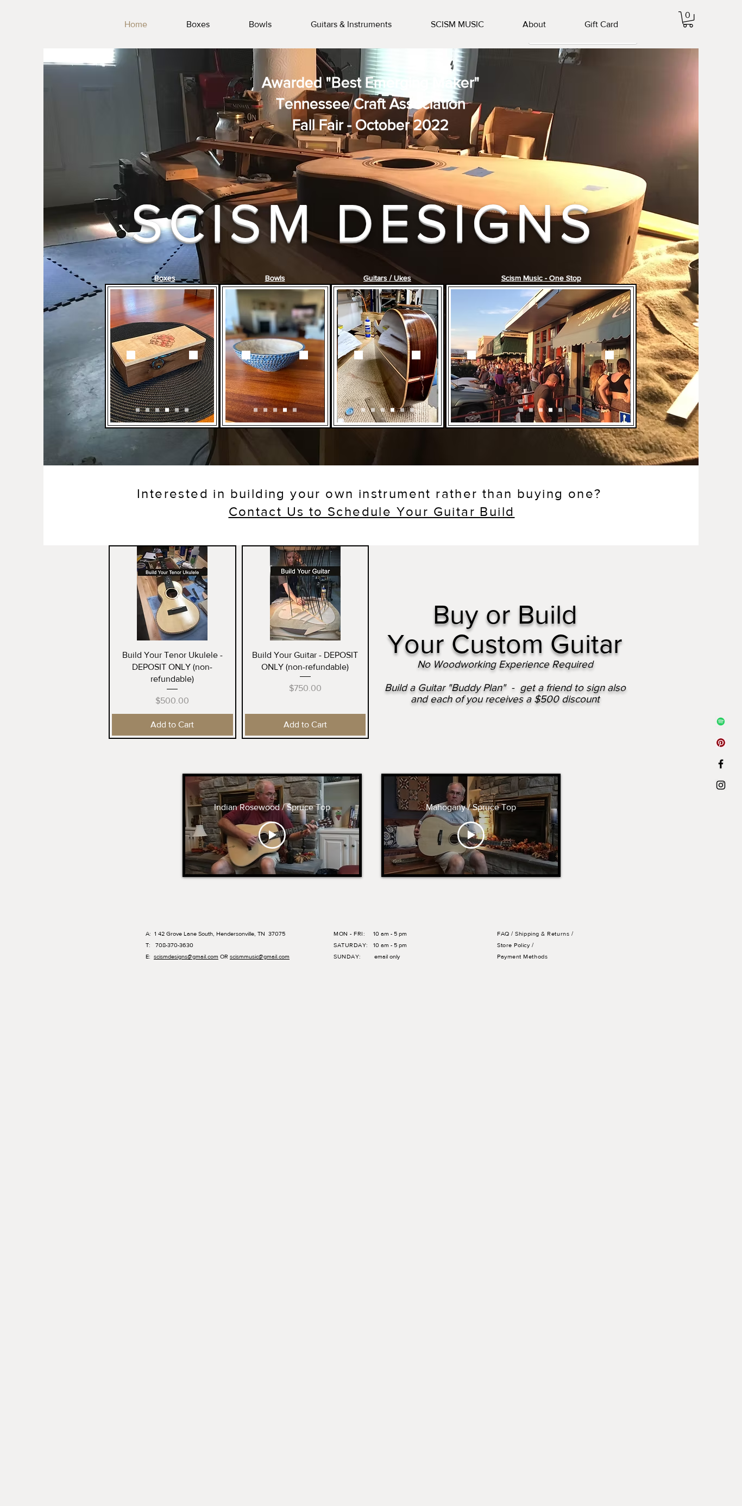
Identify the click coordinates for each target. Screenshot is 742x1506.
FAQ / (506, 933)
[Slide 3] (157, 410)
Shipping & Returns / (544, 933)
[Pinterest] (721, 743)
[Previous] (131, 356)
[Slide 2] (147, 410)
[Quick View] (172, 593)
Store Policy (514, 945)
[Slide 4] (167, 410)
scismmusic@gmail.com (260, 956)
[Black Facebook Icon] (721, 764)
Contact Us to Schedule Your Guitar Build (372, 511)
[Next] (193, 356)
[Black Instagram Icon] (721, 785)
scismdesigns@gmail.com (186, 956)
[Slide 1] (138, 410)
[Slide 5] (177, 410)
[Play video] (272, 835)
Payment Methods (522, 956)
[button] (687, 19)
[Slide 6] (186, 410)
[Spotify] (721, 721)
